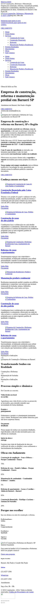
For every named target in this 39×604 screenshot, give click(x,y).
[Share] (4, 600)
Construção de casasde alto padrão (10, 219)
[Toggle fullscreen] (6, 600)
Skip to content (6, 2)
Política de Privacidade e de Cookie (21, 592)
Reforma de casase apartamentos (8, 251)
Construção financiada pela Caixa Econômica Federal (16, 191)
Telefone (3, 567)
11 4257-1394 (5, 15)
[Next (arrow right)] (4, 602)
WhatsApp (4, 575)
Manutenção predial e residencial (15, 278)
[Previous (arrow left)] (2, 602)
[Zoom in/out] (8, 600)
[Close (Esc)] (2, 600)
